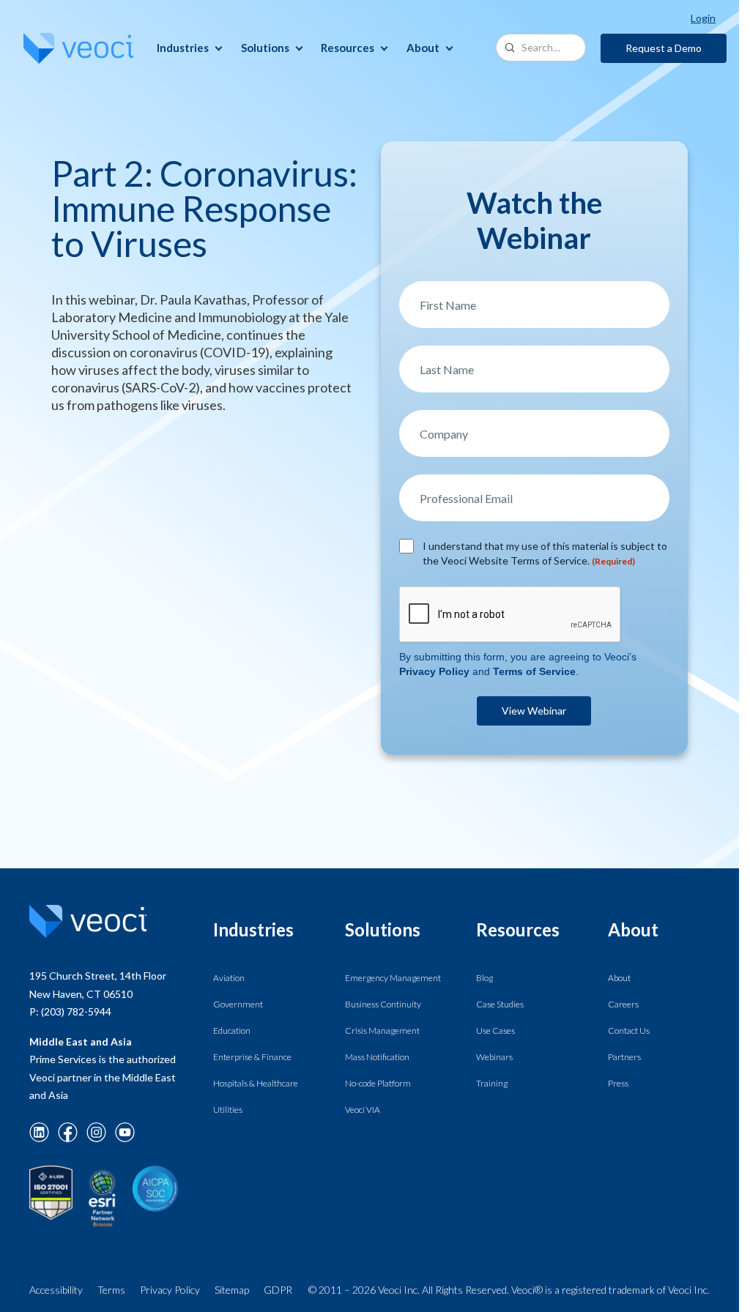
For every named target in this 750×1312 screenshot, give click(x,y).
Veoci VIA (362, 1109)
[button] (189, 48)
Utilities (227, 1109)
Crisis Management (382, 1030)
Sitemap (232, 1289)
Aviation (229, 977)
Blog (484, 977)
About (619, 977)
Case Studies (500, 1004)
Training (492, 1083)
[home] (78, 48)
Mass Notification (377, 1056)
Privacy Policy (170, 1289)
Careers (623, 1004)
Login (703, 18)
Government (238, 1004)
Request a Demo (663, 48)
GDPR (278, 1289)
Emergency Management (393, 977)
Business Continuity (383, 1004)
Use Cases (495, 1030)
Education (231, 1030)
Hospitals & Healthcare (255, 1083)
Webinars (494, 1056)
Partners (624, 1056)
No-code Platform (378, 1083)
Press (618, 1083)
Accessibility (56, 1289)
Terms (111, 1289)
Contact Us (629, 1030)
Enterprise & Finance (252, 1056)
